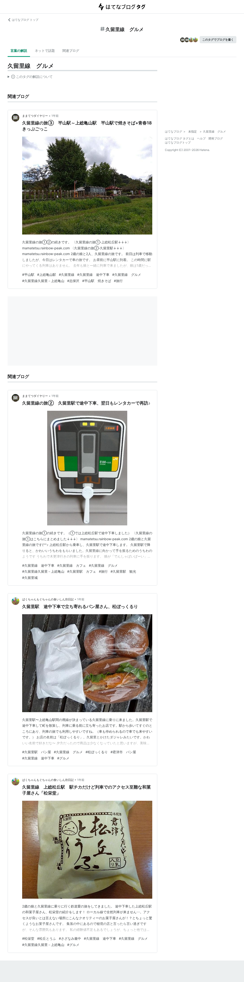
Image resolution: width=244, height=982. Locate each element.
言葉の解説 (18, 50)
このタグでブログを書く (218, 39)
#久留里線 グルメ (126, 274)
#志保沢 (73, 281)
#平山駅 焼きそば (96, 281)
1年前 (55, 115)
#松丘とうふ (46, 938)
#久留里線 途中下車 (93, 274)
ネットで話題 (45, 50)
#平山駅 (28, 274)
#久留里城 (30, 578)
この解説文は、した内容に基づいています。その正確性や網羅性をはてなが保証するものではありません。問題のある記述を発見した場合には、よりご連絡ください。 (30, 78)
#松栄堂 (28, 938)
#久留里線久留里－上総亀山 (43, 281)
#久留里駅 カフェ (81, 571)
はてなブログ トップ (25, 19)
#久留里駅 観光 (123, 571)
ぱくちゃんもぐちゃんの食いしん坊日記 (48, 599)
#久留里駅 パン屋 (36, 752)
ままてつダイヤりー (35, 115)
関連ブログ (70, 50)
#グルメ (63, 758)
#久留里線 (66, 274)
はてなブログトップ (178, 142)
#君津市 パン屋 (123, 752)
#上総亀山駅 (46, 274)
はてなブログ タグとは (179, 138)
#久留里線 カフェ (71, 565)
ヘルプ (201, 138)
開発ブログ (215, 138)
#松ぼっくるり (97, 752)
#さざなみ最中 (70, 938)
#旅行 (118, 281)
